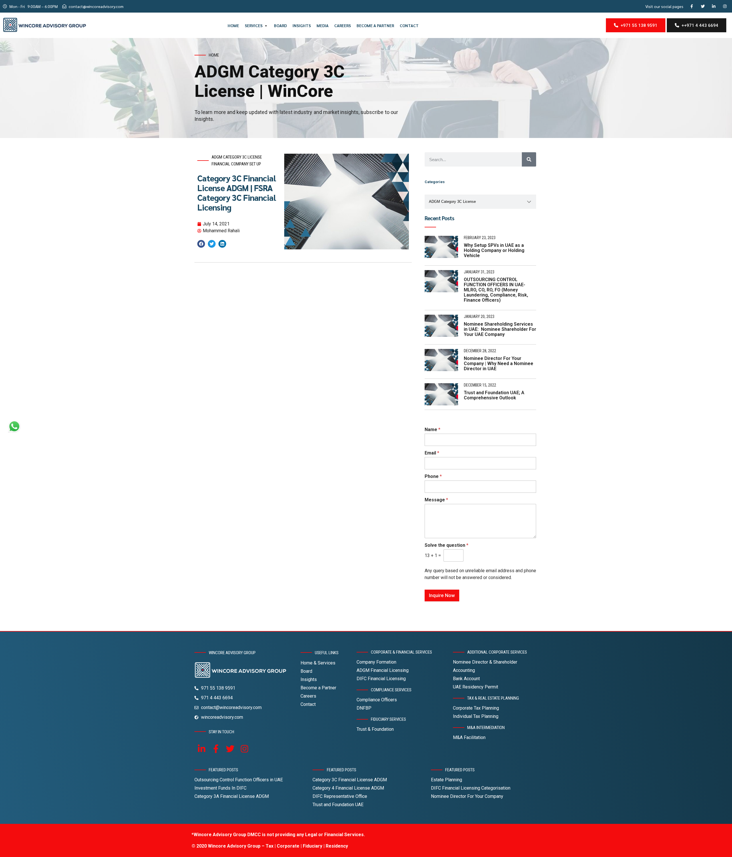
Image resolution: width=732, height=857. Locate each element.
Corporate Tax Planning (476, 708)
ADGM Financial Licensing (383, 670)
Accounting (464, 670)
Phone (433, 476)
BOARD (280, 25)
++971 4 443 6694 (698, 25)
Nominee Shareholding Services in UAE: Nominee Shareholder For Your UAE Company (500, 329)
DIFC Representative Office (340, 796)
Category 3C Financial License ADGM (350, 779)
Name (432, 429)
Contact (308, 704)
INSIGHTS (302, 25)
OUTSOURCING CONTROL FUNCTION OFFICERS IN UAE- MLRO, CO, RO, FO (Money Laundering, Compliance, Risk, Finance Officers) (496, 290)
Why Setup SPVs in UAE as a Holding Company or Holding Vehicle (494, 250)
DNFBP (364, 708)
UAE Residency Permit (475, 687)
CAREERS (342, 25)
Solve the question (446, 545)
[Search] (529, 159)
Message (436, 499)
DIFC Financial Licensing (381, 678)
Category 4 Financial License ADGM (348, 788)
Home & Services (318, 663)
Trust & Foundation (375, 729)
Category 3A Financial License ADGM (231, 796)
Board (306, 671)
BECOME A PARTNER (375, 25)
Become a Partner (318, 687)
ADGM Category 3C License (237, 157)
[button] (201, 244)
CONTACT (409, 25)
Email (432, 453)
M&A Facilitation (469, 737)
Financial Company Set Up (236, 164)
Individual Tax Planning (475, 716)
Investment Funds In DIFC (220, 788)
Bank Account (466, 678)
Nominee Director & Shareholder (485, 662)
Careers (308, 696)
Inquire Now (442, 595)
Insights (309, 679)
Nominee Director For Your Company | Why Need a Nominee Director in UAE (498, 363)
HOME (233, 25)
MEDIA (323, 25)
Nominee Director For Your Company (467, 796)
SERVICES (253, 25)
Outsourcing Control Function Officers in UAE (238, 779)
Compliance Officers (377, 699)
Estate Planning (446, 779)
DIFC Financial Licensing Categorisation (470, 788)
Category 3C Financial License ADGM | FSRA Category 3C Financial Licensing (236, 193)
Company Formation (376, 662)
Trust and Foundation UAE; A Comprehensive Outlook (494, 395)
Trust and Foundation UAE (338, 804)
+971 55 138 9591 (637, 25)
